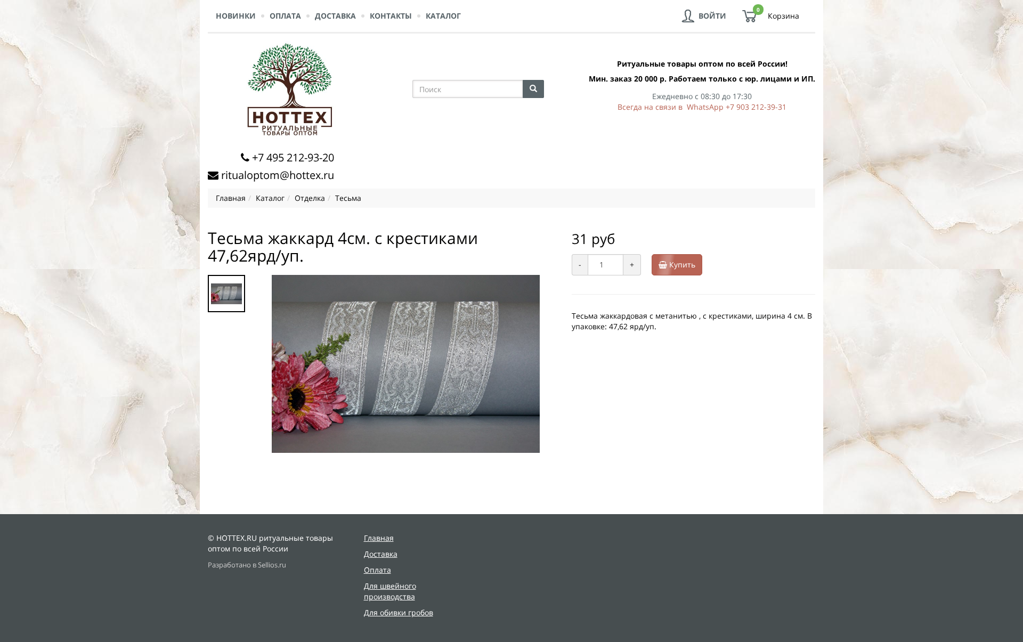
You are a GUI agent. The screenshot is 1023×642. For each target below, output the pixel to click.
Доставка (335, 16)
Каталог (443, 16)
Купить (681, 264)
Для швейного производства (390, 591)
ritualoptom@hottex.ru (277, 175)
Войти (712, 16)
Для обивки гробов (398, 612)
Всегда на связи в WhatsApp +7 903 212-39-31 (702, 107)
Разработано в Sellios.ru (247, 565)
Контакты (391, 16)
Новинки (236, 16)
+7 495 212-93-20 (293, 157)
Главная (379, 538)
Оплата (285, 16)
